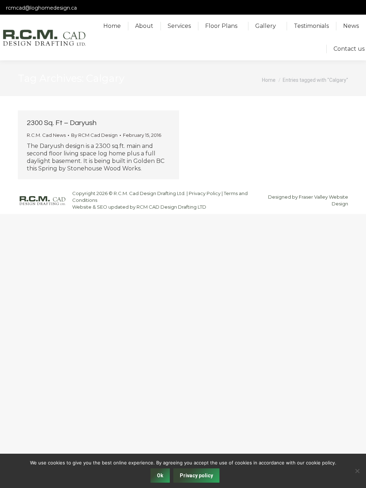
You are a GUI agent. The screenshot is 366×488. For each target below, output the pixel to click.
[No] (357, 470)
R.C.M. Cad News (46, 135)
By (94, 135)
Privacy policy (196, 475)
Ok (160, 475)
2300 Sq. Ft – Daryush (62, 122)
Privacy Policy (205, 193)
